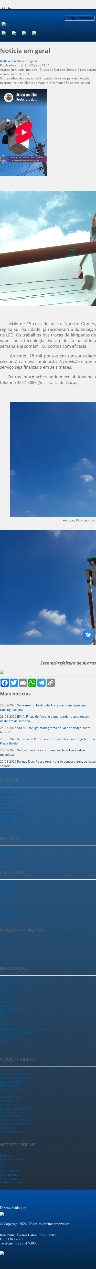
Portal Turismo (9, 1178)
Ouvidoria (6, 910)
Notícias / (7, 61)
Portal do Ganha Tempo (14, 1078)
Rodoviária (6, 817)
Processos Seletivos (12, 994)
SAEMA (5, 894)
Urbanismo (7, 949)
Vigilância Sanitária (11, 1182)
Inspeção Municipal (12, 1112)
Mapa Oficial (8, 810)
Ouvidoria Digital (10, 1097)
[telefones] (37, 32)
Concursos (6, 990)
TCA (3, 898)
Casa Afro (6, 1167)
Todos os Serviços (11, 1131)
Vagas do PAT (8, 1040)
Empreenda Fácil (10, 1002)
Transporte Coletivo (12, 825)
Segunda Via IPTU (11, 1082)
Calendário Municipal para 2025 (19, 986)
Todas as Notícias (10, 849)
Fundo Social (8, 902)
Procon (4, 1105)
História (5, 802)
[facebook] (7, 32)
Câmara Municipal (11, 794)
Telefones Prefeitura (12, 1036)
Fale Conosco (8, 917)
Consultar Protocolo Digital (16, 1074)
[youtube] (27, 32)
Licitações (6, 1017)
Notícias (5, 1013)
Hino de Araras (9, 798)
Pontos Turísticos (10, 814)
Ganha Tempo (8, 941)
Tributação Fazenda (12, 945)
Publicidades (7, 1021)
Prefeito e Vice (9, 883)
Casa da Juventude (11, 1163)
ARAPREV (7, 890)
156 (2, 1093)
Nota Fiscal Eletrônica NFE (16, 1124)
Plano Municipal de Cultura (16, 1032)
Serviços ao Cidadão (12, 1089)
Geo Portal (6, 1101)
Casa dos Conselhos (12, 1159)
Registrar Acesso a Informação (18, 913)
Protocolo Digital (10, 1070)
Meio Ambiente (9, 1175)
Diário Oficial (8, 998)
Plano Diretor (8, 1025)
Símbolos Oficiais (11, 821)
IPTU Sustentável (11, 1009)
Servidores (6, 1128)
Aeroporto (6, 791)
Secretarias (6, 887)
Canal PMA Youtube (12, 853)
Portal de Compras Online (15, 1108)
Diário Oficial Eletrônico (15, 1120)
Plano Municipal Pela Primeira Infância (23, 1029)
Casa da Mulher (9, 1171)
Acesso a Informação (13, 983)
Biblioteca (6, 1155)
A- (9, 8)
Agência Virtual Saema (14, 1116)
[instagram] (17, 32)
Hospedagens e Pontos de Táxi (18, 806)
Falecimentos (8, 1006)
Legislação (6, 906)
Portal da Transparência (14, 979)
